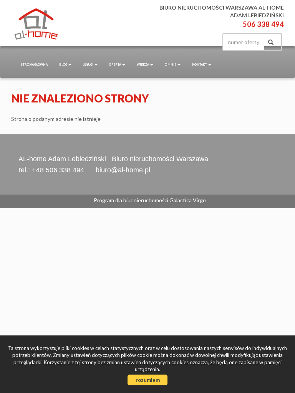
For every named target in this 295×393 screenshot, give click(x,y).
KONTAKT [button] (199, 64)
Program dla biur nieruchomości (131, 200)
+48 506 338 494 (58, 170)
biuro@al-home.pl (123, 170)
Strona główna (34, 64)
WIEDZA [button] (143, 64)
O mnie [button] (171, 64)
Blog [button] (63, 64)
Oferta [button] (115, 64)
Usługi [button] (88, 64)
